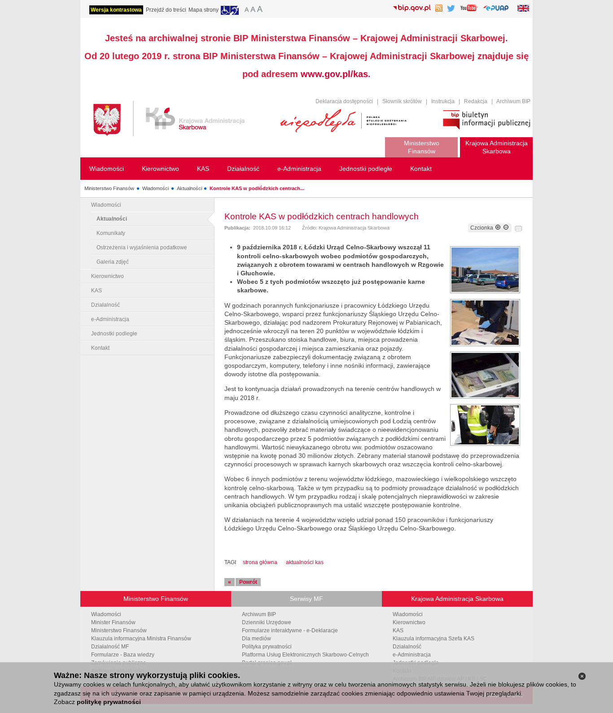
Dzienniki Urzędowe (266, 622)
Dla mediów (256, 638)
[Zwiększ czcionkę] (498, 228)
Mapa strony (203, 10)
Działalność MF (110, 646)
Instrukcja (443, 101)
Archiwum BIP (513, 101)
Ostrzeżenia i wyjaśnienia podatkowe (141, 247)
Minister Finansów (113, 622)
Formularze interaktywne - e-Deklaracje (290, 630)
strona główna (260, 562)
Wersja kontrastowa (116, 10)
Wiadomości (155, 188)
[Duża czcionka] (261, 10)
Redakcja (475, 101)
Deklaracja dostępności (344, 101)
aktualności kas (305, 562)
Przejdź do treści (166, 10)
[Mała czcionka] (245, 10)
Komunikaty (110, 233)
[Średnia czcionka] (253, 10)
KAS (96, 290)
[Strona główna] (179, 120)
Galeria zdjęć (112, 262)
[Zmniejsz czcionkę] (506, 228)
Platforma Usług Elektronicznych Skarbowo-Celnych (305, 655)
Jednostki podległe (114, 333)
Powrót (248, 582)
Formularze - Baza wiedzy (122, 655)
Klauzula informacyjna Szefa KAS (433, 638)
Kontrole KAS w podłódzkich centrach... (257, 188)
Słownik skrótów (402, 101)
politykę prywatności (109, 701)
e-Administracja (110, 319)
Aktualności (189, 188)
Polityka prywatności (267, 646)
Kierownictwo (107, 276)
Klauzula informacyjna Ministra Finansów (141, 638)
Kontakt (100, 348)
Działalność (105, 305)
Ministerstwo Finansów (109, 188)
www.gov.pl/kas (334, 74)
